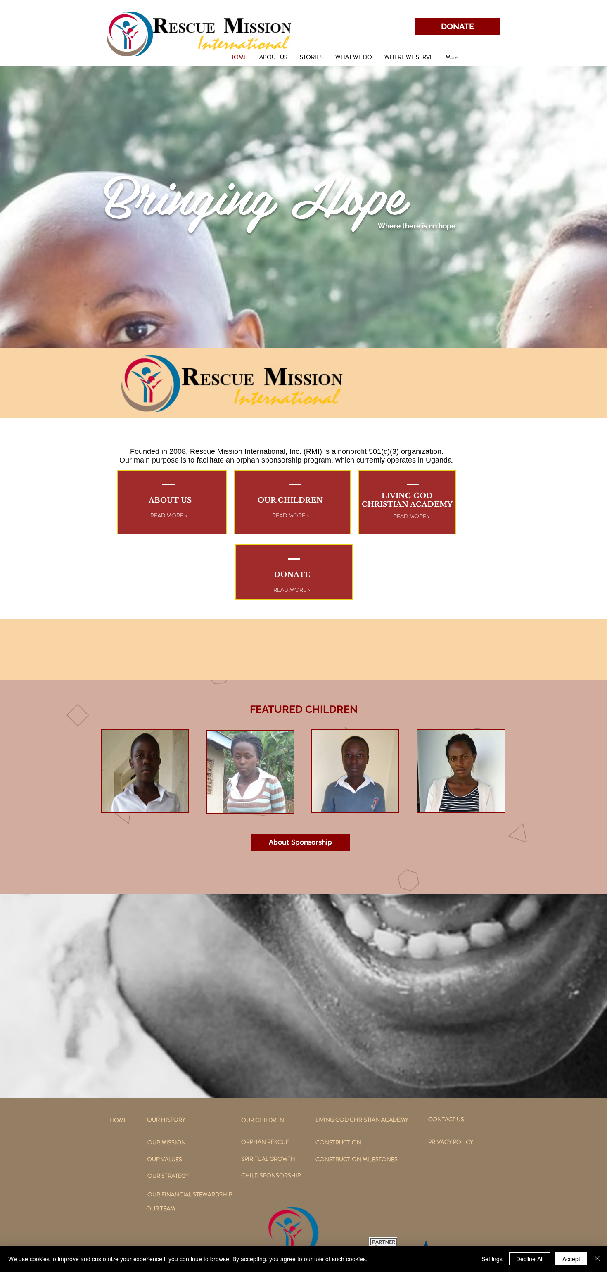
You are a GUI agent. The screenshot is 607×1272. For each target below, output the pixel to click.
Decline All (529, 1259)
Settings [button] (492, 1259)
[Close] (597, 1258)
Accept (571, 1259)
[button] (273, 57)
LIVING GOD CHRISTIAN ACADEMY (407, 500)
